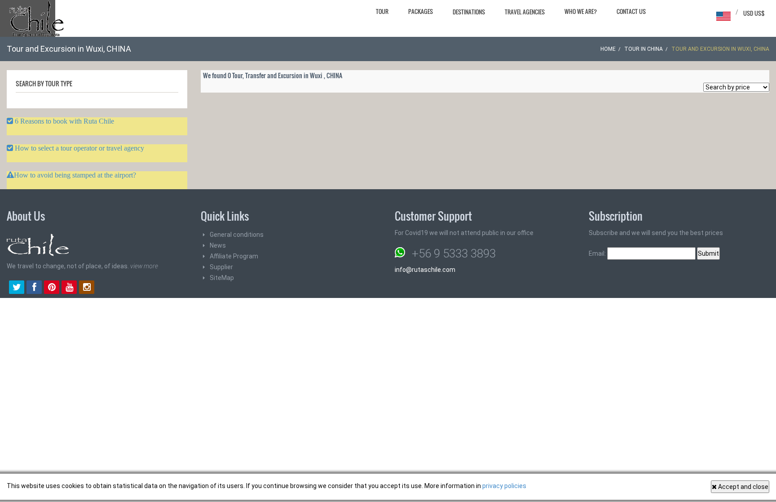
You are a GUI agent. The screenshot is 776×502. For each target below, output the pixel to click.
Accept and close (742, 486)
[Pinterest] (51, 288)
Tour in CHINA (643, 49)
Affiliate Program (234, 256)
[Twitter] (16, 288)
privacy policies (504, 485)
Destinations (469, 11)
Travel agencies (525, 11)
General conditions (237, 234)
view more (144, 266)
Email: (598, 253)
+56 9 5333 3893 (454, 253)
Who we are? (580, 11)
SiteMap (222, 277)
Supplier (221, 267)
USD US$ (754, 13)
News (218, 245)
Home (608, 49)
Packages (420, 11)
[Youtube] (69, 288)
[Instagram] (86, 288)
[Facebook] (34, 288)
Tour (382, 11)
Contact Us (631, 11)
